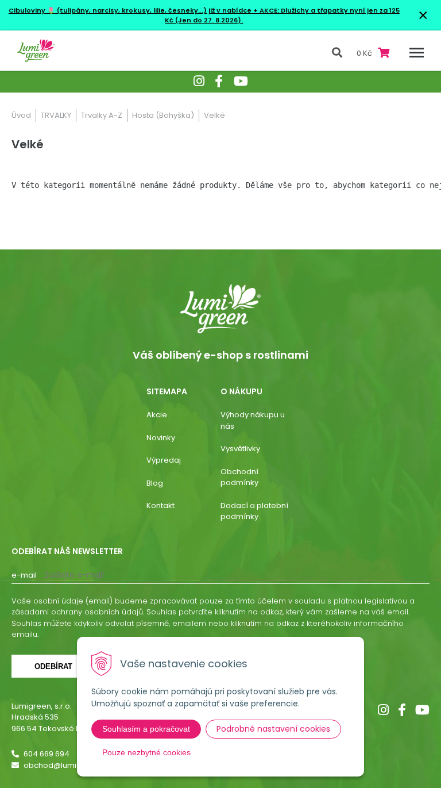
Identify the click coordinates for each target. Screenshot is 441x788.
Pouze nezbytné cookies (146, 752)
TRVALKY (56, 115)
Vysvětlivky (240, 448)
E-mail (24, 575)
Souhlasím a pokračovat (146, 728)
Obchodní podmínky (239, 477)
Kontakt (160, 505)
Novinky (160, 437)
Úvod (21, 115)
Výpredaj (163, 460)
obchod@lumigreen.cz (67, 765)
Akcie (156, 414)
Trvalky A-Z (101, 115)
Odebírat (53, 666)
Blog (154, 483)
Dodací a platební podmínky (254, 511)
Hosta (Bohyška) (163, 115)
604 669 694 (46, 753)
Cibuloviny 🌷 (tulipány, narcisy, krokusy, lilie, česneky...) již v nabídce (130, 10)
